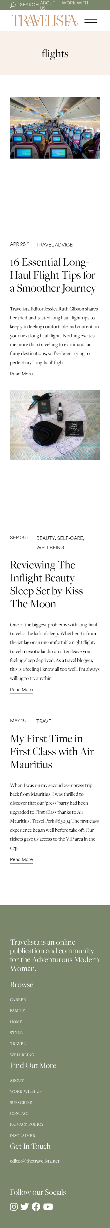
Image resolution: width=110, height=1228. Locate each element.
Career (18, 999)
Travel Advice (54, 245)
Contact (20, 1113)
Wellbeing (50, 548)
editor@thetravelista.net (35, 1160)
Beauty (45, 539)
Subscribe (21, 1102)
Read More (21, 374)
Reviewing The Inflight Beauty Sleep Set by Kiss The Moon (46, 584)
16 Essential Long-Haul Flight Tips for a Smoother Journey (53, 274)
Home (16, 1021)
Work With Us (26, 1091)
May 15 (19, 721)
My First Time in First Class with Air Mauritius (52, 751)
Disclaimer (22, 1135)
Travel (45, 722)
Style (16, 1032)
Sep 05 (19, 538)
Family (17, 1010)
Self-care (70, 539)
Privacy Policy (27, 1124)
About (47, 3)
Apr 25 (19, 245)
